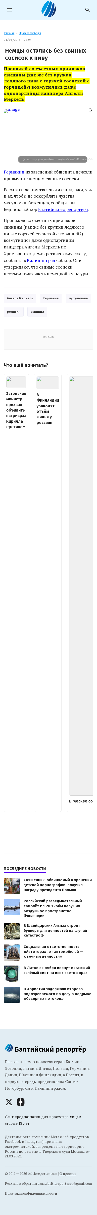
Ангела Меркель (20, 298)
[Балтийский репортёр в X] (9, 1102)
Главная (9, 33)
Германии (14, 172)
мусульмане (78, 298)
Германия (51, 298)
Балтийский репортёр (49, 1049)
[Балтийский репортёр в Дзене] (21, 1102)
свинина (37, 311)
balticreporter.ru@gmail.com (70, 1183)
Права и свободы (30, 33)
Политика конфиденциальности (31, 1193)
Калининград (41, 260)
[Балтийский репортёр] (48, 15)
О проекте (67, 1174)
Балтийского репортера (63, 209)
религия (13, 311)
